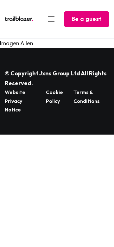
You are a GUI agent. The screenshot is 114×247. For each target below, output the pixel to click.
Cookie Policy (54, 96)
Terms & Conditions (86, 96)
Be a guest (87, 18)
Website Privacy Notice (15, 100)
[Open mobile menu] (51, 19)
